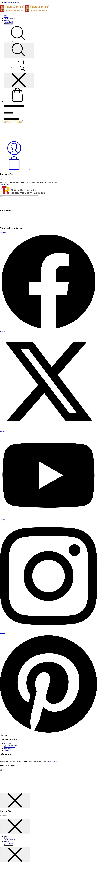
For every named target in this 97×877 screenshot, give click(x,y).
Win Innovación (52, 761)
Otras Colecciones (9, 18)
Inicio (5, 15)
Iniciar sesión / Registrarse (11, 2)
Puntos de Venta (8, 24)
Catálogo (6, 17)
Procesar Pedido (8, 22)
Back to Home (4, 184)
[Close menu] (19, 80)
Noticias (6, 20)
